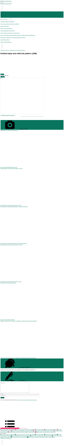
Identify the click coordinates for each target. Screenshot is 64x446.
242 (8, 115)
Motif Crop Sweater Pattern (6, 28)
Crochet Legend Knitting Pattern (7, 319)
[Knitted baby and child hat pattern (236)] (22, 113)
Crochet (7, 50)
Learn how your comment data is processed (27, 400)
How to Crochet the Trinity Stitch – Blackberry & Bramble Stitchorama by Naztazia (18, 358)
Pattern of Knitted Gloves (5, 42)
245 (13, 115)
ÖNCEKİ (2, 74)
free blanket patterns (5, 39)
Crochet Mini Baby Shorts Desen (7, 30)
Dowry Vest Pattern (4, 26)
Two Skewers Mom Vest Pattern (7, 21)
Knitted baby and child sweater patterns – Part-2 (10, 281)
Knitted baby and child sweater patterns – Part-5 (10, 205)
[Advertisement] (32, 65)
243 (10, 115)
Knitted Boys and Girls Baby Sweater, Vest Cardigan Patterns (13, 243)
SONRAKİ (2, 76)
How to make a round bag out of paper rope (10, 33)
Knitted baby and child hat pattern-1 (17, 50)
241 (7, 115)
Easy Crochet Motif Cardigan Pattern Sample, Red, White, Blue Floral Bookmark (17, 35)
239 (4, 115)
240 (5, 115)
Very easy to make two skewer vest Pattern (9, 24)
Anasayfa (2, 50)
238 (2, 115)
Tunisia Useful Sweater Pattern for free (8, 167)
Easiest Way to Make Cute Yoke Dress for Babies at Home (12, 37)
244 (12, 115)
